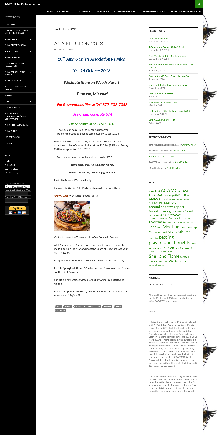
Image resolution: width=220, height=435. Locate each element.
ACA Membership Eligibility (126, 11)
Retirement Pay (155, 248)
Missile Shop (154, 238)
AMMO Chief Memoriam (15, 45)
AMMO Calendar (12, 57)
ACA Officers (63, 11)
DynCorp (187, 218)
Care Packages (155, 215)
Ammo (68, 307)
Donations (10, 24)
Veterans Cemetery (156, 265)
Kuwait (159, 228)
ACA (59, 307)
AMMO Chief (158, 199)
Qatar (193, 244)
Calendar (190, 211)
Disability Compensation (158, 218)
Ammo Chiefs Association (88, 307)
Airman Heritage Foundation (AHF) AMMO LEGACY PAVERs (16, 116)
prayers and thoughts (169, 242)
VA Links (8, 95)
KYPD (118, 307)
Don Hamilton (176, 218)
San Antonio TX (184, 248)
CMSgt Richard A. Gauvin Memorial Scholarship (16, 31)
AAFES (151, 191)
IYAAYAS (107, 307)
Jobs (152, 227)
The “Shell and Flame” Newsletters (15, 64)
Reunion (61, 311)
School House (166, 252)
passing (166, 237)
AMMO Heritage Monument (17, 125)
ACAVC (183, 191)
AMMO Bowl (182, 195)
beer (181, 211)
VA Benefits (177, 261)
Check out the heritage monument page (168, 85)
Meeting (171, 226)
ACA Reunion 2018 (78, 43)
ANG (173, 202)
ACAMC (169, 190)
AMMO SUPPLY (11, 131)
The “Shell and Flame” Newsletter (185, 11)
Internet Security (186, 222)
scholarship (155, 251)
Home (50, 11)
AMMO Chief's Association (22, 4)
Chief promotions (171, 215)
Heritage (167, 222)
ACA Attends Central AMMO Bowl (166, 47)
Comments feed (11, 169)
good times (156, 222)
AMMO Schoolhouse (160, 202)
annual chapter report (166, 207)
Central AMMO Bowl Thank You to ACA (169, 76)
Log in (7, 161)
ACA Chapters (100, 11)
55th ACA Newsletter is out (162, 119)
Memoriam (155, 232)
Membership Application (154, 11)
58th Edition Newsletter (161, 93)
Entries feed (10, 165)
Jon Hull (153, 156)
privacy (8, 143)
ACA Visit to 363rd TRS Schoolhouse (167, 55)
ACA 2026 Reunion (158, 38)
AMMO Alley (189, 144)
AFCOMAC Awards (13, 81)
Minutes (184, 232)
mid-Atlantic (170, 232)
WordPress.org (11, 173)
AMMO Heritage (12, 39)
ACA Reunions (11, 51)
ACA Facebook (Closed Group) (15, 88)
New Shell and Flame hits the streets (167, 102)
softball (184, 256)
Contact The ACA (12, 107)
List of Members (12, 137)
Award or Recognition (164, 211)
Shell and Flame (164, 256)
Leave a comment (66, 50)
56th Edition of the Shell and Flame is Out (169, 111)
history (175, 222)
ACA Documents (80, 11)
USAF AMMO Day (158, 261)
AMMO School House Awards (15, 73)
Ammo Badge (168, 195)
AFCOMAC (156, 195)
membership (188, 227)
